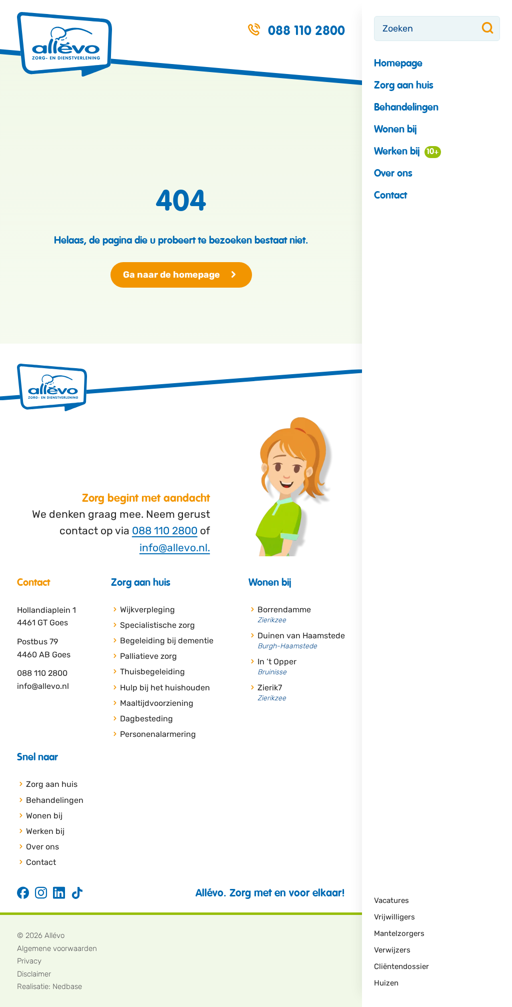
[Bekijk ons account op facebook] (23, 893)
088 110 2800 (165, 530)
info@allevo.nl (43, 686)
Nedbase (67, 986)
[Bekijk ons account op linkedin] (59, 893)
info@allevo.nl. (175, 547)
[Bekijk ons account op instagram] (41, 893)
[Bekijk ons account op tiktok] (77, 893)
